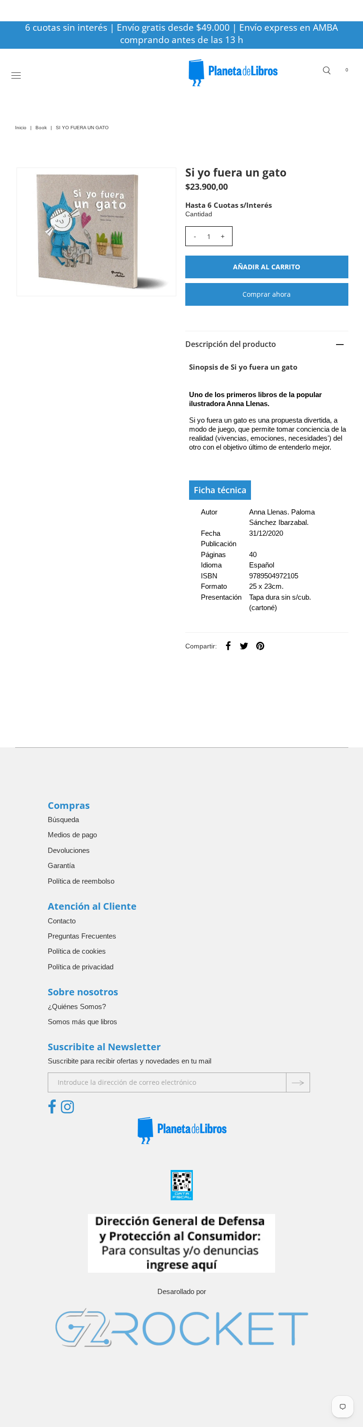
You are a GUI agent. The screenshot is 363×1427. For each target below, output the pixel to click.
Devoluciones (69, 850)
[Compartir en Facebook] (228, 645)
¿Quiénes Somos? (77, 1006)
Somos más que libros (82, 1022)
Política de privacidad (80, 967)
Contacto (62, 921)
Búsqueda (63, 819)
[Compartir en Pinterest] (260, 645)
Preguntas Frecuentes (82, 936)
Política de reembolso (81, 881)
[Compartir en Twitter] (244, 645)
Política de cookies (77, 951)
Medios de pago (72, 835)
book (41, 127)
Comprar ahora (266, 294)
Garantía (61, 865)
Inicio (20, 127)
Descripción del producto (230, 344)
